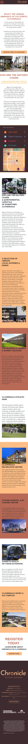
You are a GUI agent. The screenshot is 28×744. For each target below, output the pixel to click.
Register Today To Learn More (14, 52)
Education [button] (12, 141)
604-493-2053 (17, 688)
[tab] (14, 132)
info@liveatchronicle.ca (15, 690)
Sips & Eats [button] (12, 132)
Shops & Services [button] (15, 136)
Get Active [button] (12, 145)
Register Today (14, 653)
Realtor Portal (14, 701)
